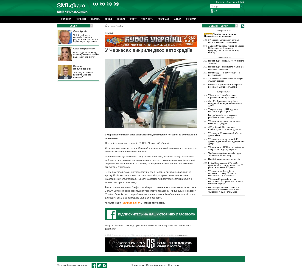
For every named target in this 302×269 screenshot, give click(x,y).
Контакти (173, 265)
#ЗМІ (108, 235)
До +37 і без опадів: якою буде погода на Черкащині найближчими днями (225, 103)
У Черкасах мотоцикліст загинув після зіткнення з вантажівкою (223, 41)
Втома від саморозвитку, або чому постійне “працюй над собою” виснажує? (86, 54)
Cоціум (121, 19)
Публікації (163, 19)
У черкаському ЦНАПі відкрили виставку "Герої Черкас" (223, 110)
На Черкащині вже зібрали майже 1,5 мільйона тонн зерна (226, 68)
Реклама (191, 19)
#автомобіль (158, 235)
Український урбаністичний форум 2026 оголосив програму (224, 154)
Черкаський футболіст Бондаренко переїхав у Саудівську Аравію (225, 86)
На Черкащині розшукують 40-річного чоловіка (226, 62)
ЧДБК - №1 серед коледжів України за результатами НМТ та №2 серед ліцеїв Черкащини (85, 38)
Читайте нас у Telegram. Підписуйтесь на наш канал (220, 35)
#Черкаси (136, 235)
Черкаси (81, 19)
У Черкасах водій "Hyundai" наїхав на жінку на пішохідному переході (226, 148)
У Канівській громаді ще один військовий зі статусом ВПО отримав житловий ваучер (225, 181)
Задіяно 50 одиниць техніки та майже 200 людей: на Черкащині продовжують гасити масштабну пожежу (226, 49)
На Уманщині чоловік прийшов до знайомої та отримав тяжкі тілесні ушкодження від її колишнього (224, 189)
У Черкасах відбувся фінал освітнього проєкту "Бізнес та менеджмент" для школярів (222, 173)
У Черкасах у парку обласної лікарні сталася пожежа (225, 80)
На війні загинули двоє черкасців (224, 159)
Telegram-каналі (131, 202)
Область (95, 19)
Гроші (108, 19)
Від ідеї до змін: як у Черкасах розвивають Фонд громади (223, 116)
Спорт (133, 19)
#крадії (147, 235)
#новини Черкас (120, 235)
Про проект (137, 265)
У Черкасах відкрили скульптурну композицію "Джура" (224, 122)
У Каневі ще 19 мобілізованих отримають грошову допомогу (222, 96)
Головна (66, 19)
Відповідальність (156, 265)
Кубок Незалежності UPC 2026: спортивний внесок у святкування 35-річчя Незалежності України (226, 165)
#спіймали (173, 235)
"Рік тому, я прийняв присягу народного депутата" (83, 75)
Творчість (147, 19)
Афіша (177, 19)
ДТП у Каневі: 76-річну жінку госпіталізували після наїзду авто (224, 128)
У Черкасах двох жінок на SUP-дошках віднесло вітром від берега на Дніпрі (226, 141)
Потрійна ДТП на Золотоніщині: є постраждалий (224, 74)
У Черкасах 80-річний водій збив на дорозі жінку (225, 134)
